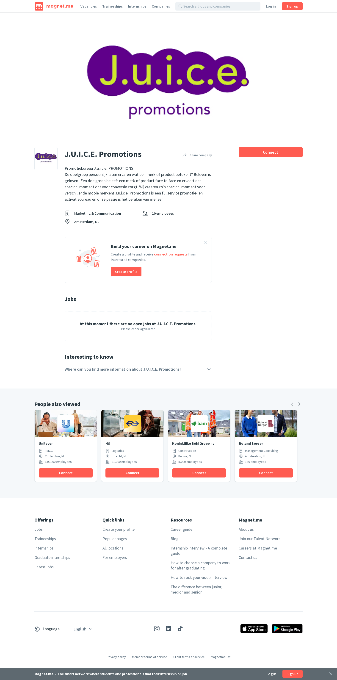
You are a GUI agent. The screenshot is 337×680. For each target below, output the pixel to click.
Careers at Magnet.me (258, 548)
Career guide (181, 529)
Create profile (126, 271)
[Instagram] (157, 628)
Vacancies (88, 6)
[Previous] (292, 404)
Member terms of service (149, 657)
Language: (52, 628)
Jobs (38, 529)
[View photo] (168, 75)
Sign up (292, 6)
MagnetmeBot (220, 657)
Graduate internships (52, 557)
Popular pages (114, 538)
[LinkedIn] (168, 628)
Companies (161, 6)
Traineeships (112, 6)
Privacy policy (116, 657)
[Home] (54, 6)
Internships (137, 6)
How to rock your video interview (199, 577)
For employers (114, 557)
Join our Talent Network (260, 538)
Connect (270, 152)
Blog (175, 538)
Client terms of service (189, 657)
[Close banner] (205, 243)
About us (246, 529)
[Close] (331, 674)
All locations (112, 548)
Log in (271, 6)
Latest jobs (44, 566)
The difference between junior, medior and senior (196, 589)
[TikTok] (180, 628)
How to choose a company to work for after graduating (201, 565)
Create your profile (118, 529)
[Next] (299, 404)
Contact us (248, 557)
